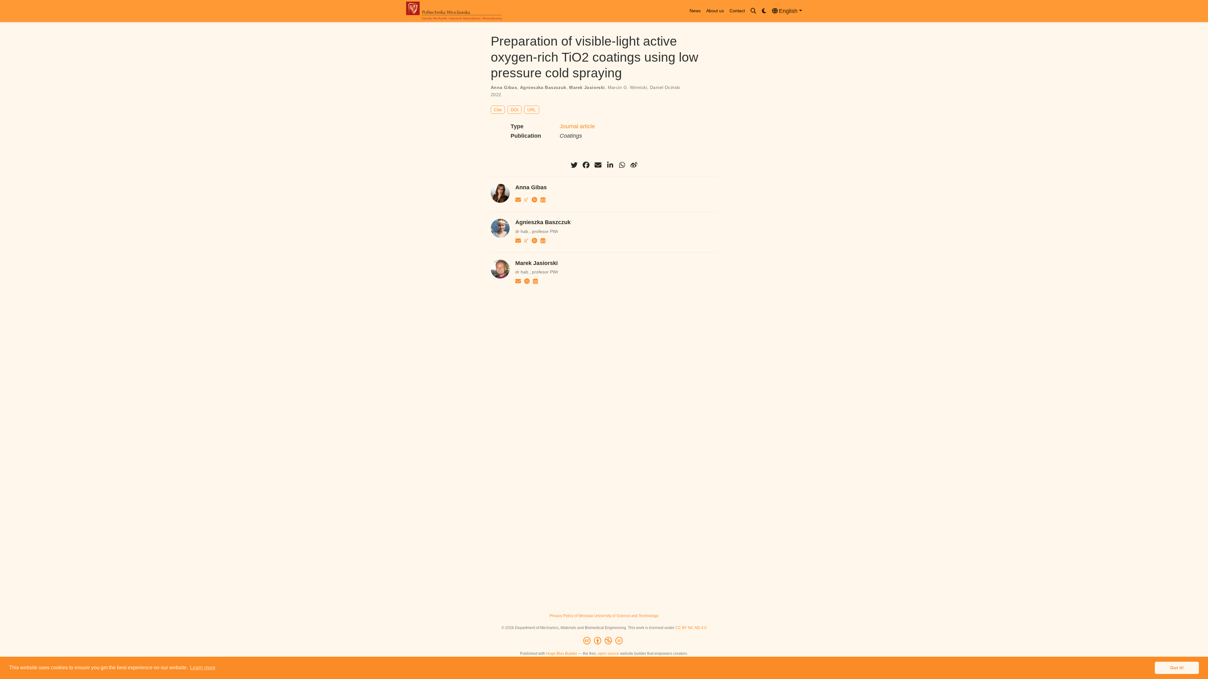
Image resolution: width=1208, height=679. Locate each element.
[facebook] (586, 165)
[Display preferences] (764, 11)
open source (608, 653)
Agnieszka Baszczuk (543, 87)
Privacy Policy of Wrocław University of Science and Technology (604, 616)
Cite (498, 109)
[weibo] (634, 165)
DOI (514, 109)
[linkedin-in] (610, 165)
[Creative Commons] (604, 641)
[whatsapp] (622, 165)
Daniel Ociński (665, 87)
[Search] (753, 11)
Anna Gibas (504, 87)
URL (531, 109)
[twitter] (574, 165)
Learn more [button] (202, 667)
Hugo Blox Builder (561, 653)
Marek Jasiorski (587, 87)
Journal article (577, 126)
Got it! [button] (1177, 667)
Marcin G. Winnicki (627, 87)
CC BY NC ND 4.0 (691, 628)
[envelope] (598, 165)
